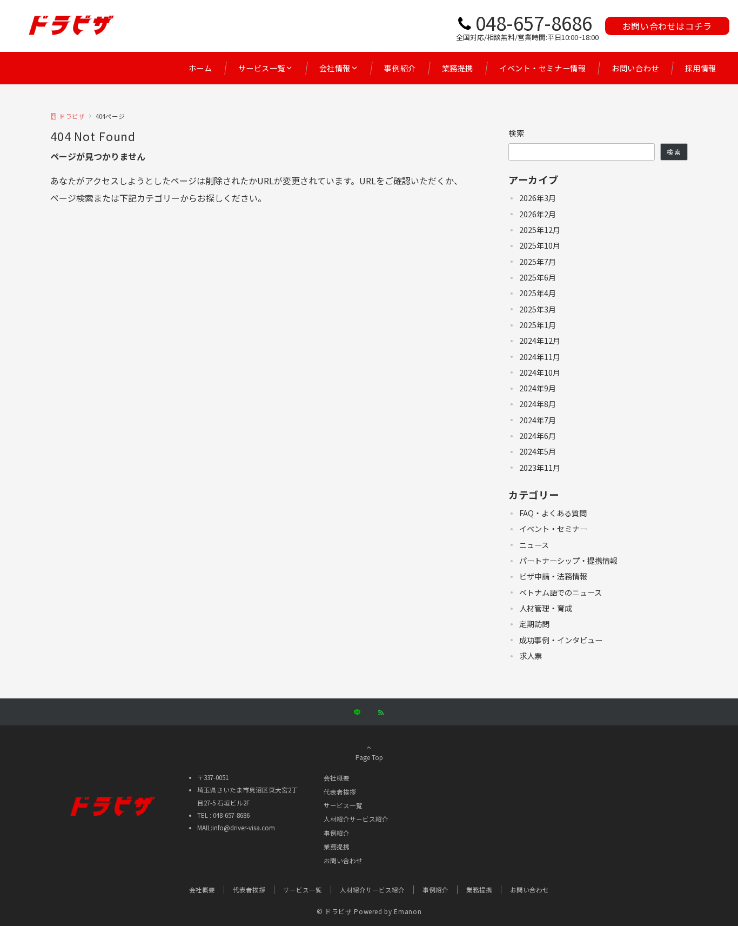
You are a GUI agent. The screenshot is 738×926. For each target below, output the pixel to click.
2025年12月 (539, 229)
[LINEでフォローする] (357, 712)
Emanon (407, 911)
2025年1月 (537, 324)
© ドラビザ (334, 911)
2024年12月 (539, 340)
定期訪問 (534, 623)
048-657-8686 (533, 22)
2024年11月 (539, 356)
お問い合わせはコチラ (667, 25)
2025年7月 (537, 261)
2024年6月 (537, 435)
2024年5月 (537, 451)
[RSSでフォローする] (381, 712)
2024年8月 (537, 403)
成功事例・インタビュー (560, 640)
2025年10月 (539, 245)
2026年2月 (537, 214)
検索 (516, 133)
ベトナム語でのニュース (560, 592)
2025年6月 (537, 277)
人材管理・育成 (545, 608)
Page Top (369, 757)
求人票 (530, 655)
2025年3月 (537, 309)
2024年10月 (539, 372)
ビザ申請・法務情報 (553, 576)
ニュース (534, 544)
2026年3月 (537, 197)
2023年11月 (539, 467)
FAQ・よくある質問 (553, 513)
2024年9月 (537, 388)
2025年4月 (537, 293)
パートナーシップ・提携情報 (568, 560)
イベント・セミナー (553, 528)
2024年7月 (537, 420)
